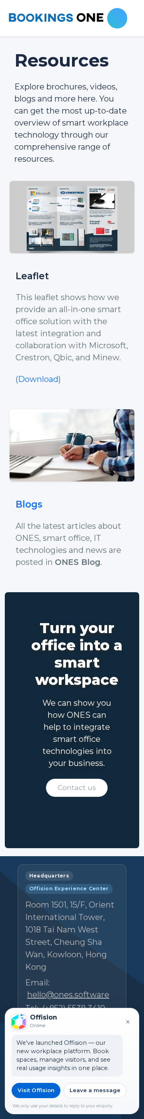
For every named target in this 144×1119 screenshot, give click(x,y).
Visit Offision (36, 1090)
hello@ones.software (68, 994)
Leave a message (95, 1090)
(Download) (38, 379)
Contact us (77, 787)
